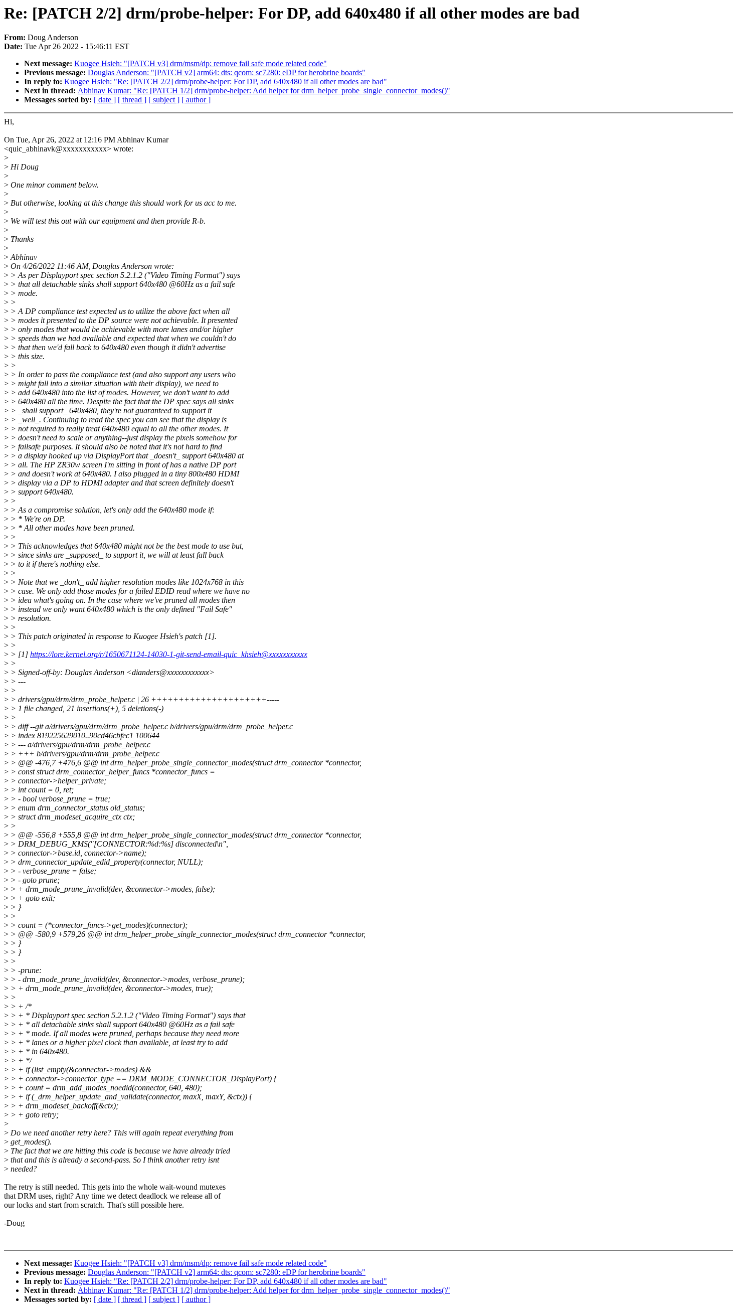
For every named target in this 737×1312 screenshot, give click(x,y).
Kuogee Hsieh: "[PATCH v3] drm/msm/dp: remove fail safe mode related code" (200, 63)
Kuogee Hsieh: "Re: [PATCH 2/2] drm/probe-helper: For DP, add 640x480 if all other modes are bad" (225, 81)
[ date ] (105, 99)
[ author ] (196, 99)
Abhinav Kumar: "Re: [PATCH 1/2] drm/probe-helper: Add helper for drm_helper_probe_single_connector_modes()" (264, 90)
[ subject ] (163, 99)
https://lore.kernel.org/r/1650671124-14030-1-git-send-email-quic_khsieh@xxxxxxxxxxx (168, 654)
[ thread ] (132, 99)
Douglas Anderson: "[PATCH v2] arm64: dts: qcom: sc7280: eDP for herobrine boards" (226, 72)
